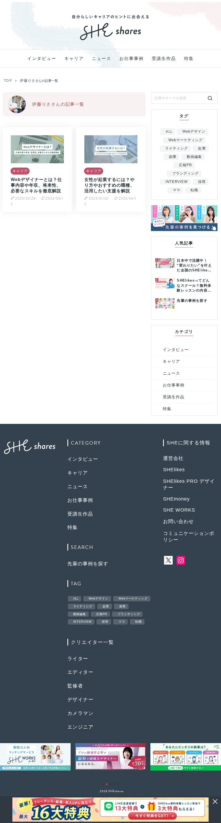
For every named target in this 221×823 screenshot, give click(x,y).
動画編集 (194, 157)
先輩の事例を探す (87, 563)
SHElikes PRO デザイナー (189, 484)
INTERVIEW (176, 182)
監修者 (75, 686)
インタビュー (41, 58)
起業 (202, 148)
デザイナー (80, 699)
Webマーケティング (185, 140)
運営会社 (173, 458)
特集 (189, 58)
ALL (169, 131)
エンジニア (80, 727)
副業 (173, 157)
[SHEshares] (110, 40)
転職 (194, 190)
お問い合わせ (178, 521)
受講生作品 (164, 58)
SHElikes (174, 469)
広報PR (185, 165)
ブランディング (185, 173)
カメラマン (80, 713)
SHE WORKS (179, 510)
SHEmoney (176, 499)
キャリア (74, 58)
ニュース (101, 58)
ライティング (176, 148)
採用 (202, 182)
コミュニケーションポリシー (188, 536)
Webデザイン (193, 131)
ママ (176, 190)
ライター (77, 658)
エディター (80, 672)
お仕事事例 (131, 58)
